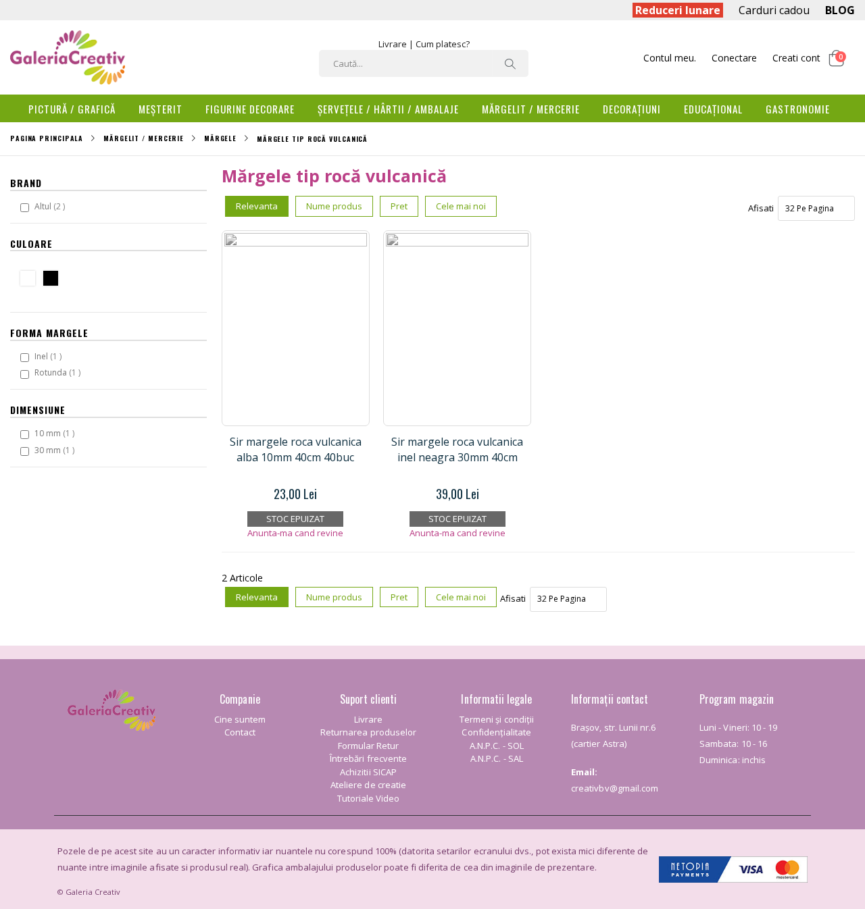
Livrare (392, 44)
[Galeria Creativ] (67, 57)
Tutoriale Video (368, 798)
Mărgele (220, 138)
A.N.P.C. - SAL (496, 758)
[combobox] (423, 63)
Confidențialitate (496, 732)
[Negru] (53, 280)
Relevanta (257, 206)
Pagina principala (46, 138)
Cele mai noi (461, 206)
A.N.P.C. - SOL (497, 745)
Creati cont (796, 57)
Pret (399, 206)
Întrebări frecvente (368, 758)
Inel (49, 356)
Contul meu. (669, 57)
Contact (239, 732)
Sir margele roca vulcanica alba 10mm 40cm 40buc (296, 449)
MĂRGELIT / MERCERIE (143, 138)
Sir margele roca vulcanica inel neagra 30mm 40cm (457, 449)
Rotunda (59, 372)
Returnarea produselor (368, 732)
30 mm (56, 450)
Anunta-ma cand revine (295, 533)
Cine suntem (240, 719)
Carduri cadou (774, 10)
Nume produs (334, 206)
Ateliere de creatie (368, 785)
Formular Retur (368, 745)
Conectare (734, 57)
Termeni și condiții (497, 719)
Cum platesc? (443, 44)
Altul (51, 206)
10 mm (56, 433)
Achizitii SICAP (368, 772)
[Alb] (30, 280)
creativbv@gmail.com (614, 788)
